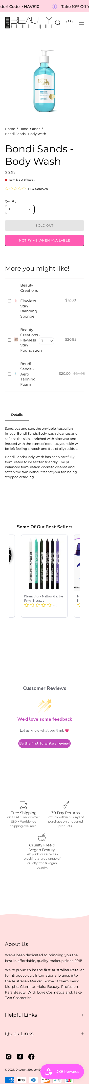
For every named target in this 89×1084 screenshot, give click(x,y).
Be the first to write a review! (44, 743)
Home (10, 129)
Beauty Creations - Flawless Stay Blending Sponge (29, 301)
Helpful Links (21, 1015)
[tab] (17, 414)
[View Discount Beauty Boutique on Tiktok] (20, 1056)
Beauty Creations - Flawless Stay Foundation (31, 340)
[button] (57, 22)
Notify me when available (44, 240)
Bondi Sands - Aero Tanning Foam (28, 374)
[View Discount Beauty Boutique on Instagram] (8, 1056)
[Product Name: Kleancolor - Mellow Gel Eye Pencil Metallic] (44, 576)
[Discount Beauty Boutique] (29, 22)
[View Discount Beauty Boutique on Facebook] (31, 1056)
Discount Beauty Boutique (33, 1069)
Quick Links (19, 1034)
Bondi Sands (30, 129)
